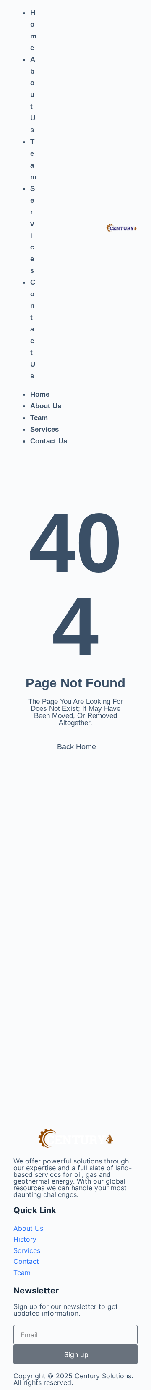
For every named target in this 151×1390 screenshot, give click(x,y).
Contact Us (32, 329)
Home (33, 30)
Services (32, 230)
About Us (32, 95)
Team (33, 159)
